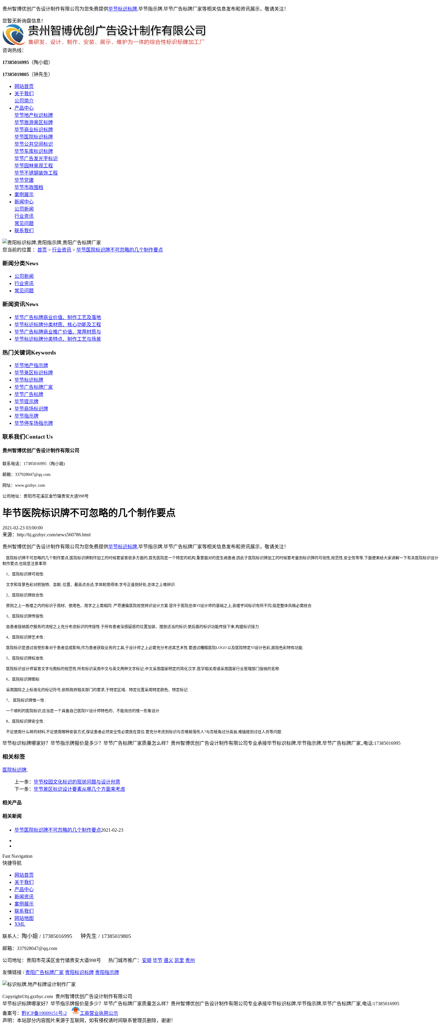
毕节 (157, 960)
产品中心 (24, 108)
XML (19, 924)
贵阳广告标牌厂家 (44, 972)
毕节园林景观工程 (33, 165)
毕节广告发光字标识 (36, 158)
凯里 (179, 960)
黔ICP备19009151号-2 (44, 1013)
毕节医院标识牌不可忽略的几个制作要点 (119, 249)
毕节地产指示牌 (31, 365)
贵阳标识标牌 (79, 972)
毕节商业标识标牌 (33, 129)
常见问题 (24, 223)
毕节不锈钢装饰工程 (36, 172)
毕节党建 (24, 180)
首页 (42, 249)
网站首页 (24, 86)
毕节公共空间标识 (33, 144)
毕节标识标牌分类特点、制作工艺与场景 (57, 339)
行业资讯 (24, 216)
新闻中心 (24, 201)
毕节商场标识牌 (31, 408)
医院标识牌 (14, 769)
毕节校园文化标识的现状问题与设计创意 (77, 781)
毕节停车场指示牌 (33, 423)
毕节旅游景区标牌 (33, 122)
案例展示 (24, 194)
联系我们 (24, 230)
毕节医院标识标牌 (33, 136)
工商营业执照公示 (99, 1013)
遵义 (168, 960)
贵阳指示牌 (107, 972)
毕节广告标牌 (28, 394)
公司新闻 (24, 209)
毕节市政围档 (28, 187)
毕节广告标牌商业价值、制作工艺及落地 (57, 317)
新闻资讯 (24, 896)
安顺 (147, 960)
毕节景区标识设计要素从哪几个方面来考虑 (79, 789)
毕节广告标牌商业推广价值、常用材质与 (57, 331)
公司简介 (24, 100)
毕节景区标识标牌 (33, 372)
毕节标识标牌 (122, 8)
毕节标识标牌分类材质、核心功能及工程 (57, 324)
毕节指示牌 (26, 416)
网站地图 (24, 918)
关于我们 (24, 93)
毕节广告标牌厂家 (33, 387)
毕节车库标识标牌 (33, 151)
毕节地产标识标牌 (33, 115)
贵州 (190, 960)
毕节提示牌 (26, 401)
